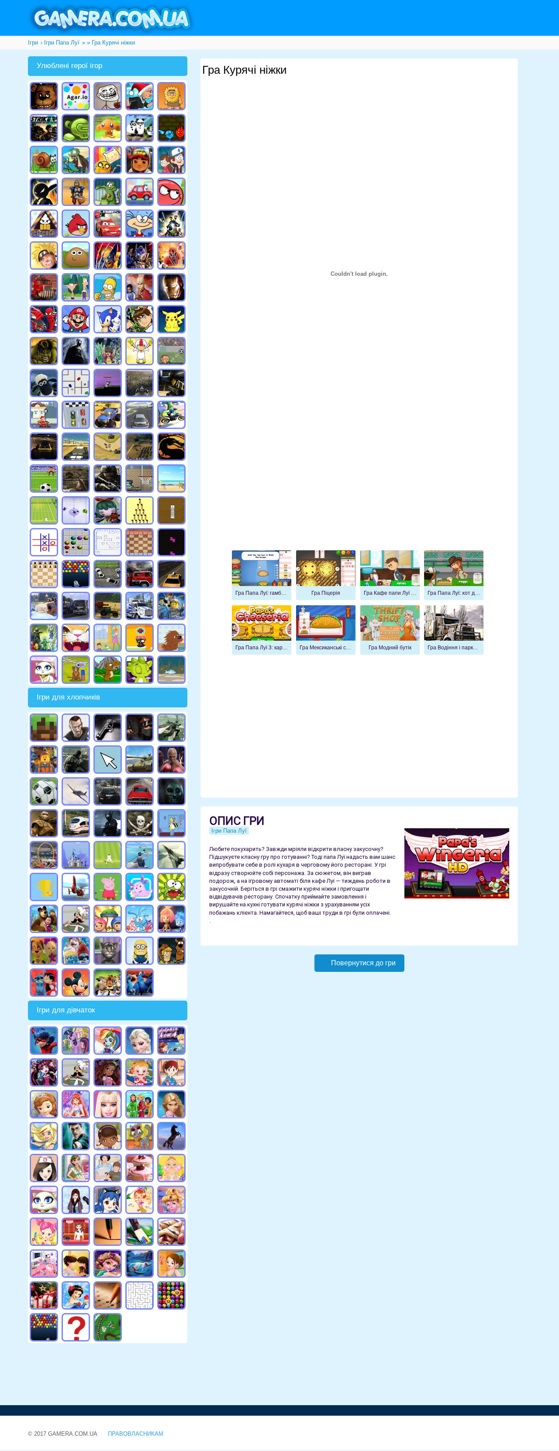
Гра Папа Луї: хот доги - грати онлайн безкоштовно (453, 575)
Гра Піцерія (325, 575)
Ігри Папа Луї (229, 830)
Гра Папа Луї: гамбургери (261, 575)
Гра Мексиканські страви (325, 630)
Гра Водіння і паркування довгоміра (453, 630)
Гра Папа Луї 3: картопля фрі (261, 630)
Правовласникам (135, 1433)
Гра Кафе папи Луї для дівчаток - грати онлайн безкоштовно (390, 575)
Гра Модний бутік (390, 630)
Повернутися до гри (363, 963)
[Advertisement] (361, 109)
